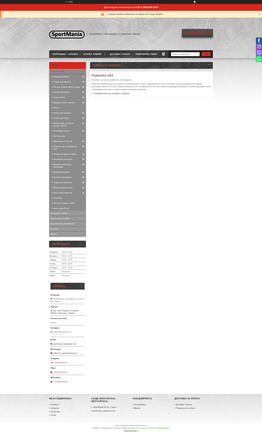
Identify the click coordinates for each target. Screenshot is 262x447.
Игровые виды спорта (63, 187)
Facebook (54, 404)
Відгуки (53, 234)
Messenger (55, 411)
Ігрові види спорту (61, 131)
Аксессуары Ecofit (61, 208)
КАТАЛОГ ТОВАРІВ (92, 54)
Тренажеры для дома (62, 159)
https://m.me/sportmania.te (65, 353)
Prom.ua (144, 426)
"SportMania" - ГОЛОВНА (65, 54)
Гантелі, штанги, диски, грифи (66, 87)
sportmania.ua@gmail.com (64, 344)
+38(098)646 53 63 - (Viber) (104, 407)
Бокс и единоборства (62, 193)
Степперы (57, 198)
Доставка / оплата (184, 404)
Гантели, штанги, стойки (64, 203)
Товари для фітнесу (62, 82)
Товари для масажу (62, 113)
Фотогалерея (140, 404)
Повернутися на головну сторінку (111, 93)
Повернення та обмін (60, 218)
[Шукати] (206, 54)
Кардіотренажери (61, 76)
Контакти (54, 229)
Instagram (54, 408)
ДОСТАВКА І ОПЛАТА (120, 54)
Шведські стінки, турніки (63, 102)
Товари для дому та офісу (65, 154)
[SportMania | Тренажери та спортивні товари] (67, 34)
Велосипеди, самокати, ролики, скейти (63, 124)
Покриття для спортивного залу (65, 147)
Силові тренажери (61, 92)
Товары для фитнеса (62, 182)
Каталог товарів (57, 71)
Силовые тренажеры (62, 177)
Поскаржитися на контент (138, 428)
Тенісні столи (59, 97)
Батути (56, 108)
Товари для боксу (61, 118)
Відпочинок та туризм (62, 141)
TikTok (53, 415)
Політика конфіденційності (159, 428)
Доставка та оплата (59, 213)
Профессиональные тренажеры (62, 165)
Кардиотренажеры (61, 172)
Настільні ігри (59, 136)
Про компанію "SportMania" (62, 224)
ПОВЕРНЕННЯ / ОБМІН (146, 54)
